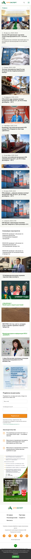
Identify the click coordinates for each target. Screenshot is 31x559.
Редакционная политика (15, 532)
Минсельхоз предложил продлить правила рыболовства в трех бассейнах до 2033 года (17, 442)
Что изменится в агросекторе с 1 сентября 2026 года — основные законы (17, 434)
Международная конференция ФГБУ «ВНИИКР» (14, 334)
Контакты (10, 520)
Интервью (12, 269)
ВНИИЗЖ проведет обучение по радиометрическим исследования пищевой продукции (12, 236)
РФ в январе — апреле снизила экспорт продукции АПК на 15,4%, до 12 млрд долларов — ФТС (15, 194)
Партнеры (22, 515)
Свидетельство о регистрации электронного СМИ (15, 530)
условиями (15, 553)
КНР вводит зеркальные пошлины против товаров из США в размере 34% (15, 223)
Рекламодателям (12, 517)
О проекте (22, 517)
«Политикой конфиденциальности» (11, 424)
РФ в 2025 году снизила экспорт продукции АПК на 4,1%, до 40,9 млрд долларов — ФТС (14, 100)
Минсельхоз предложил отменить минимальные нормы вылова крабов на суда (17, 449)
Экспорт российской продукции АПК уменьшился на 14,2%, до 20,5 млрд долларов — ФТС (14, 158)
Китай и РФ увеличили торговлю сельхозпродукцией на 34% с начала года (14, 36)
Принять (15, 556)
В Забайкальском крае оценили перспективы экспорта (14, 276)
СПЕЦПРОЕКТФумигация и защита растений (12, 304)
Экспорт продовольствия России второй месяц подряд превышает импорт (13, 70)
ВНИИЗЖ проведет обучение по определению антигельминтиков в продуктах (12, 252)
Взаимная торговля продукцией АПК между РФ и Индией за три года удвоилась (14, 129)
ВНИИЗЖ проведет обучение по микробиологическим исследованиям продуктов (12, 244)
